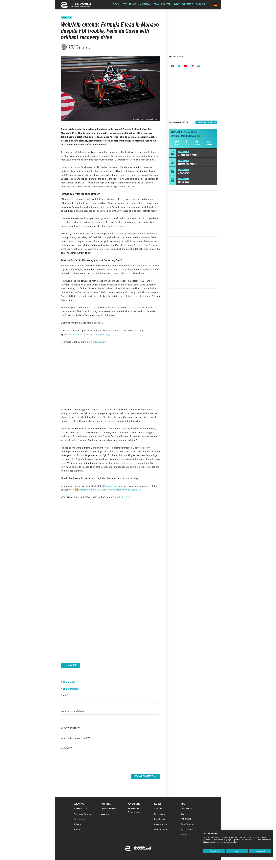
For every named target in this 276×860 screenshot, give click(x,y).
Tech (183, 814)
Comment (66, 748)
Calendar (145, 4)
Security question (70, 728)
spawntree (106, 814)
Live (123, 4)
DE (215, 4)
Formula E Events (205, 122)
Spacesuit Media (108, 808)
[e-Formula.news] (76, 5)
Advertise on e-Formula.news (135, 810)
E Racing (200, 4)
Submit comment (144, 776)
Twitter (179, 66)
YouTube (185, 66)
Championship (160, 824)
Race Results (160, 819)
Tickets (184, 834)
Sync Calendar (187, 829)
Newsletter (198, 66)
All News (158, 808)
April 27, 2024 (98, 341)
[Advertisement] (110, 376)
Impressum (79, 819)
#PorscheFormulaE (88, 489)
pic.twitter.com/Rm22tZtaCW (125, 489)
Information (186, 808)
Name (66, 695)
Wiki (176, 4)
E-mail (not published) (73, 712)
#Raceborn (104, 489)
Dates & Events (161, 829)
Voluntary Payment (82, 814)
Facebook (172, 66)
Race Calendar (187, 824)
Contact (77, 829)
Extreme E (187, 4)
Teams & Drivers (162, 4)
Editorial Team (80, 808)
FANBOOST (186, 819)
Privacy (77, 824)
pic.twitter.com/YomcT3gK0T (98, 334)
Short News (159, 814)
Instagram (192, 66)
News (116, 4)
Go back (72, 665)
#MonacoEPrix (74, 334)
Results (133, 4)
